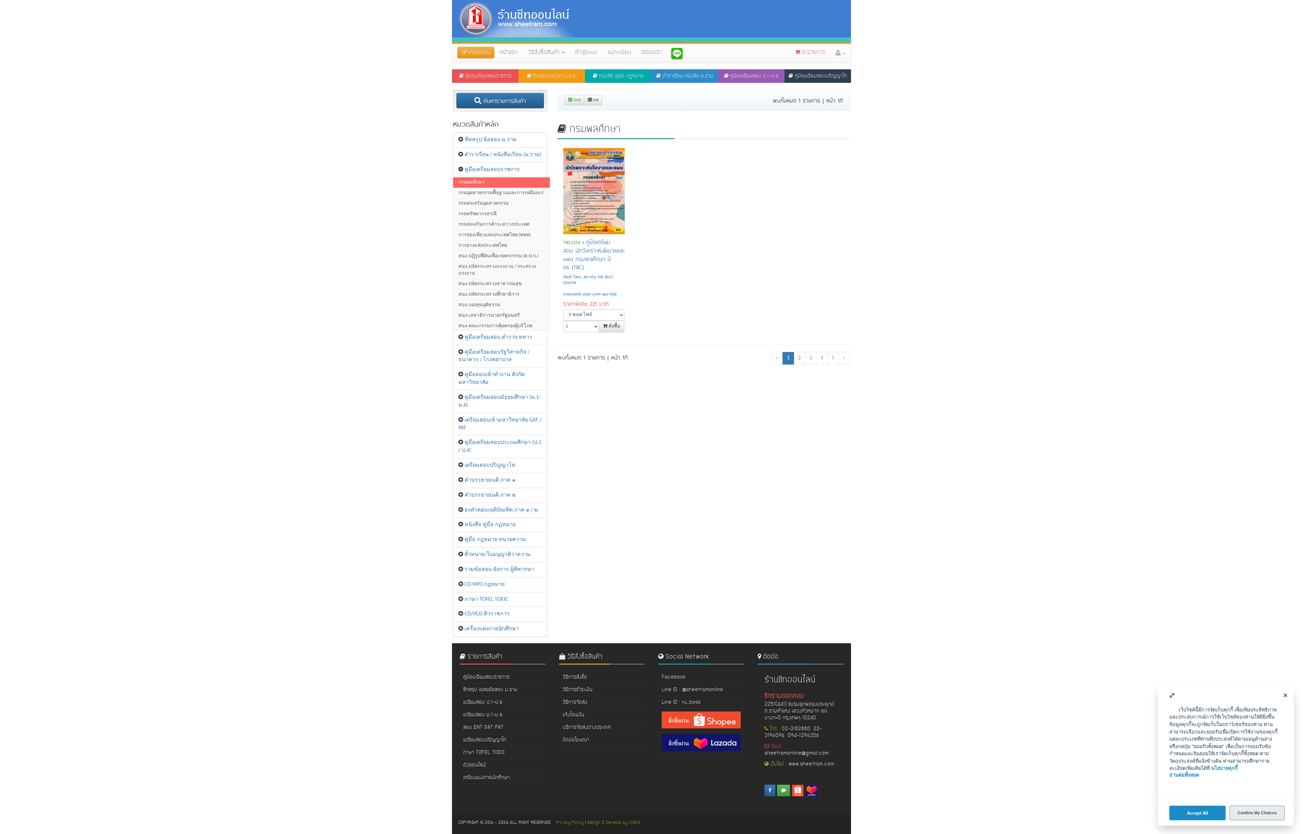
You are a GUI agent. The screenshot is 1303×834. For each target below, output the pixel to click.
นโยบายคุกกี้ (1224, 768)
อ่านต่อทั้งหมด (1184, 775)
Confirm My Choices (1257, 812)
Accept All (1197, 812)
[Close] (1285, 695)
